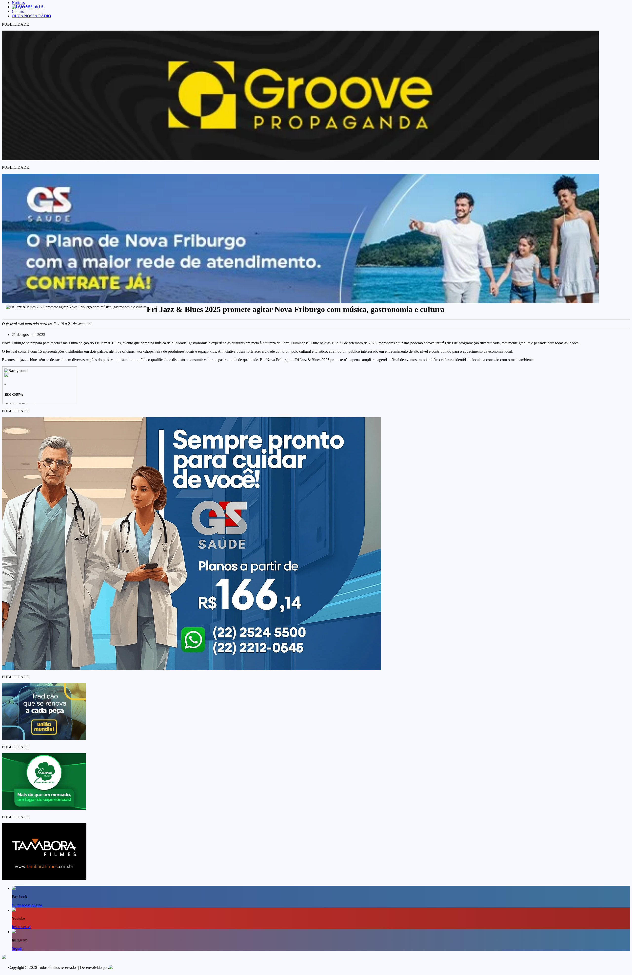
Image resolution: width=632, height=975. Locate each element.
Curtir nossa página (27, 905)
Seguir (17, 948)
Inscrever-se (21, 927)
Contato (18, 11)
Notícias (18, 2)
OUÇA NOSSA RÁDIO (31, 16)
